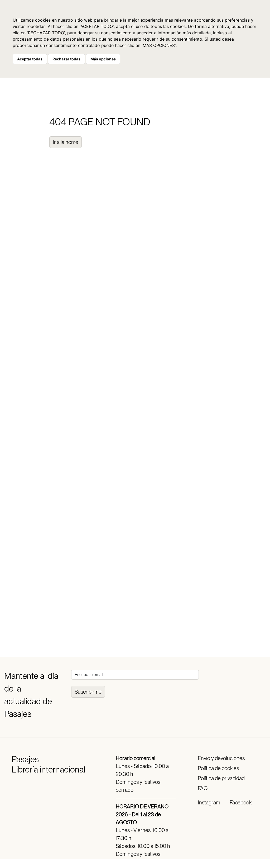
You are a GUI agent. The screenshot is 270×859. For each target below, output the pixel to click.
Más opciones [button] (103, 59)
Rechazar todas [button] (66, 59)
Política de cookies (218, 768)
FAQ (203, 788)
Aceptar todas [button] (29, 59)
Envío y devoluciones (221, 758)
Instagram (209, 802)
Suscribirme (88, 692)
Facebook (241, 802)
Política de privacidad (221, 778)
